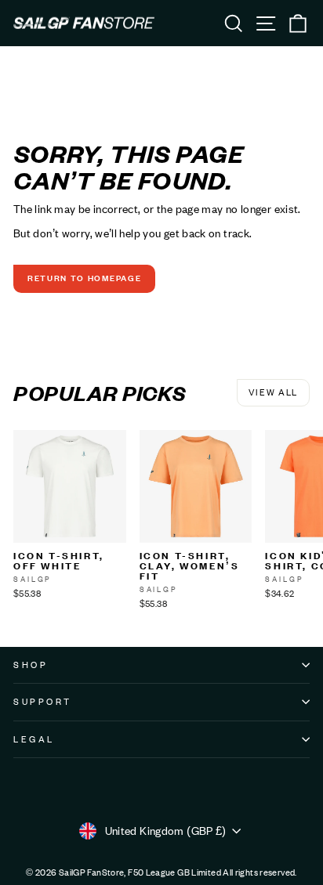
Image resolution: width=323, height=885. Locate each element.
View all (273, 392)
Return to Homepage (84, 278)
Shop (30, 665)
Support (42, 701)
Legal (34, 739)
